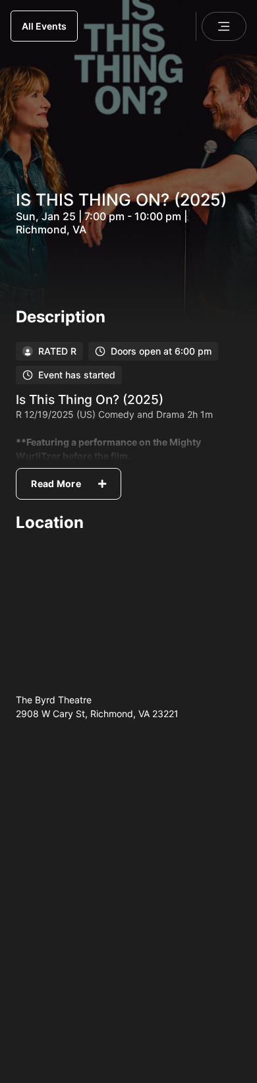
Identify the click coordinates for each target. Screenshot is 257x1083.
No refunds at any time (73, 856)
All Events (44, 26)
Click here (212, 993)
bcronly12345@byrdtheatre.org (162, 951)
